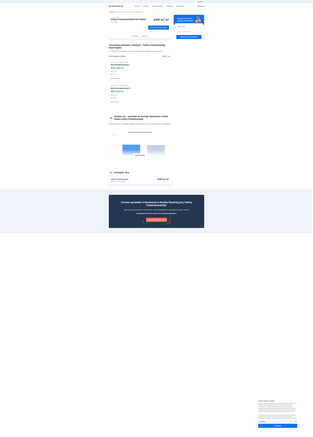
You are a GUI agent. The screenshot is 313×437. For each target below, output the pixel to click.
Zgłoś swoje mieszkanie (156, 220)
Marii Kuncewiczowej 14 (120, 88)
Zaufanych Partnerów (273, 406)
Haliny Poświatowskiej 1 (119, 179)
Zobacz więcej (140, 155)
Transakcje (135, 36)
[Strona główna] (116, 6)
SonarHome (112, 12)
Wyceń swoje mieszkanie (158, 27)
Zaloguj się (200, 6)
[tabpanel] (140, 82)
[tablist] (166, 56)
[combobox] (187, 26)
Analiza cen (144, 36)
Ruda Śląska (128, 12)
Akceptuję (277, 426)
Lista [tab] (169, 56)
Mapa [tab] (164, 56)
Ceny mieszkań (120, 12)
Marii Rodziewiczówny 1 (120, 65)
